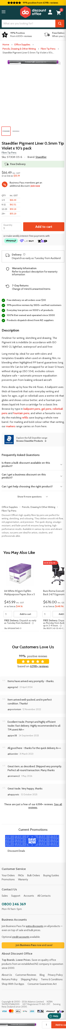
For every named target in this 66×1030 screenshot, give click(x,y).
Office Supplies (22, 44)
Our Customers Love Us (33, 646)
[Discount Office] (33, 12)
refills (25, 417)
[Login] (50, 12)
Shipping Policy (29, 979)
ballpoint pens (32, 408)
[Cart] (58, 13)
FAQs (21, 875)
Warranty (23, 879)
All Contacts (44, 895)
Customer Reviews (25, 974)
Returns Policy (9, 979)
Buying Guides (51, 875)
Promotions (8, 879)
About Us (7, 974)
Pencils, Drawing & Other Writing (19, 48)
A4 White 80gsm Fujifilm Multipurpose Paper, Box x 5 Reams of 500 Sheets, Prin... (20, 593)
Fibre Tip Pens (48, 48)
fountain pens (21, 413)
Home (6, 44)
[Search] (59, 23)
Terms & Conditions (52, 979)
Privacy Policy (55, 974)
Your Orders (8, 875)
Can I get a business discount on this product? (24, 476)
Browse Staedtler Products (29, 441)
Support (15, 895)
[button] (3, 12)
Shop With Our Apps (13, 983)
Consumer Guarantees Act (42, 983)
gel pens (46, 408)
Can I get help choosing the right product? (27, 486)
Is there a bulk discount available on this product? (26, 464)
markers (10, 426)
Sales (5, 895)
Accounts (29, 895)
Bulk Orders (33, 875)
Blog (42, 974)
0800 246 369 (14, 904)
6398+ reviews (39, 666)
